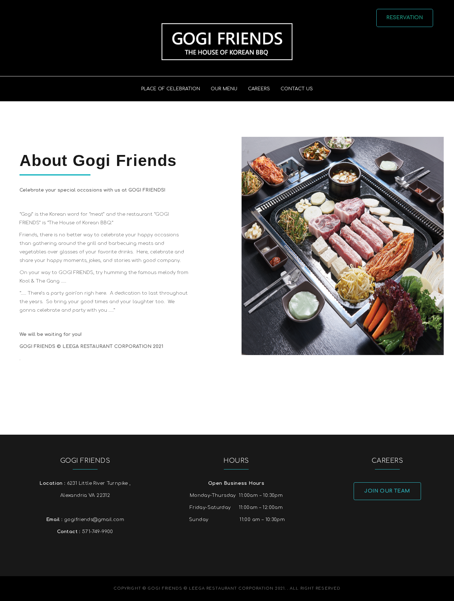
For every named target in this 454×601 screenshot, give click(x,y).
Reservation (404, 17)
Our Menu (224, 88)
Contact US (297, 88)
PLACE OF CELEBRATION (170, 88)
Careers (259, 88)
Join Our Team (387, 491)
